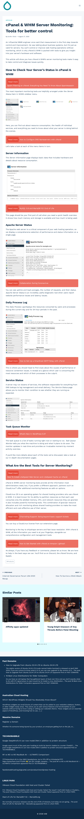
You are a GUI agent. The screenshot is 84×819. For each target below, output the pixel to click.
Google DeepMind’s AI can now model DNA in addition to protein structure (34, 741)
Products (10, 561)
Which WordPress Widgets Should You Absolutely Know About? (29, 700)
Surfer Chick (12, 36)
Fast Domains (9, 661)
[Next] (78, 619)
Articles (9, 20)
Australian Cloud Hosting (15, 695)
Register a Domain (10, 722)
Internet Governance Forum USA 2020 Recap (18, 576)
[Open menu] (80, 5)
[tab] (37, 644)
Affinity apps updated (17, 627)
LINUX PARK (8, 780)
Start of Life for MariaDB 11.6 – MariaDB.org (21, 797)
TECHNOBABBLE (10, 736)
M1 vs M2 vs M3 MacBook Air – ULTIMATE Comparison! (25, 755)
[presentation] (21, 609)
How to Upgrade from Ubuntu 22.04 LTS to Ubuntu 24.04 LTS (32, 665)
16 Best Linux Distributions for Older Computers (26, 676)
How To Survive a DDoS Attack (69, 574)
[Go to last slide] (5, 619)
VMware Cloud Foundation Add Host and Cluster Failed (26, 785)
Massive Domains (11, 717)
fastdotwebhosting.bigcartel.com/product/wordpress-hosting (28, 770)
